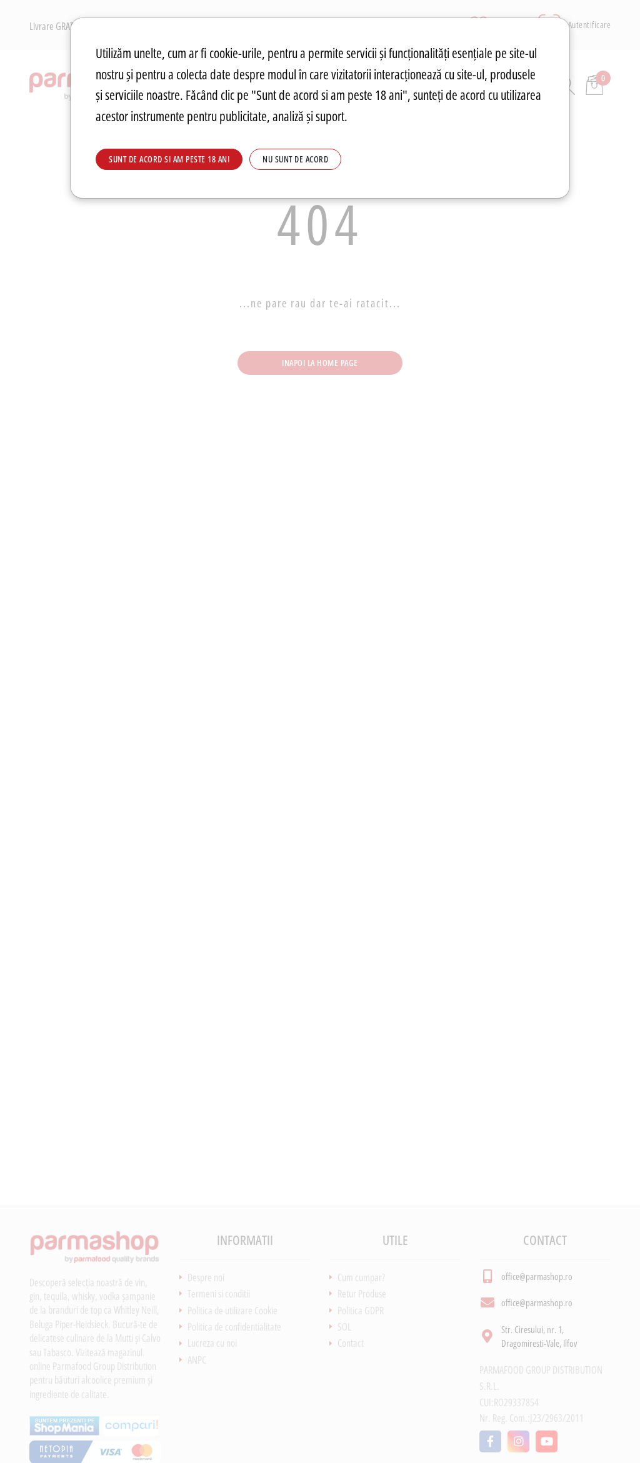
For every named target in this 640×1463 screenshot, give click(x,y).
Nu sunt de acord (295, 159)
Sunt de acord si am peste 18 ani (169, 159)
